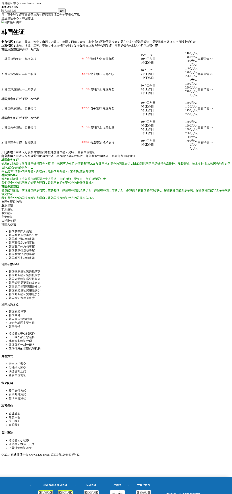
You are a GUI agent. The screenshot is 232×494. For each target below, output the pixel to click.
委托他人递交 (17, 367)
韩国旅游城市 (17, 311)
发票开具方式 (17, 394)
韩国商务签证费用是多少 (25, 294)
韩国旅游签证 (10, 49)
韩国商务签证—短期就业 (20, 142)
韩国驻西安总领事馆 (22, 257)
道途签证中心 (10, 18)
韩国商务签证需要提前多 (25, 275)
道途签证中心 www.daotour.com (21, 3)
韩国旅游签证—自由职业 (20, 74)
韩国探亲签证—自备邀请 (20, 108)
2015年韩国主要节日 (22, 322)
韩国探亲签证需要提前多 (25, 271)
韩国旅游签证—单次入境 (20, 58)
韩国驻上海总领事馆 (22, 238)
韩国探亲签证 (10, 98)
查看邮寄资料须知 (123, 156)
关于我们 (14, 421)
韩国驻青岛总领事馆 (22, 242)
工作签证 (62, 14)
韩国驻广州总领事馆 (22, 246)
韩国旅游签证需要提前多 (25, 278)
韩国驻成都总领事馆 (22, 250)
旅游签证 (39, 14)
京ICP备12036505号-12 (65, 454)
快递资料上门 (17, 371)
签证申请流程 (17, 398)
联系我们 (14, 424)
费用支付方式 (17, 390)
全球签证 (16, 14)
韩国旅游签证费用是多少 (25, 290)
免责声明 (14, 417)
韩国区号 (14, 315)
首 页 (5, 14)
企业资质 (14, 413)
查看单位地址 (86, 152)
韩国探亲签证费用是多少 (25, 286)
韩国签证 (28, 18)
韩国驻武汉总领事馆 (22, 254)
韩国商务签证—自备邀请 (20, 127)
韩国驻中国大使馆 (20, 231)
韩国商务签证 (10, 117)
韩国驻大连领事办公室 (23, 235)
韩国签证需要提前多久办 (25, 282)
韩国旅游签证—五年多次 (20, 89)
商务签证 (27, 14)
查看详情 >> (205, 58)
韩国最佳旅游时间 (20, 319)
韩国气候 (14, 326)
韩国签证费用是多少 (22, 297)
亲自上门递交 (17, 363)
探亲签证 (51, 14)
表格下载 (74, 14)
